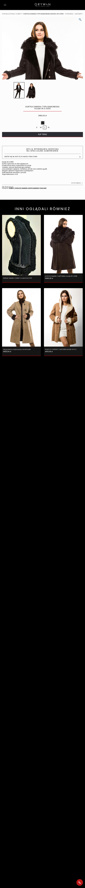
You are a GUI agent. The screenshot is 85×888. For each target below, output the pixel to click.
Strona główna (8, 14)
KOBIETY (19, 14)
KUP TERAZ (42, 134)
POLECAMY (43, 188)
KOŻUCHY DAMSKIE (21, 188)
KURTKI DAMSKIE (33, 188)
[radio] (42, 122)
